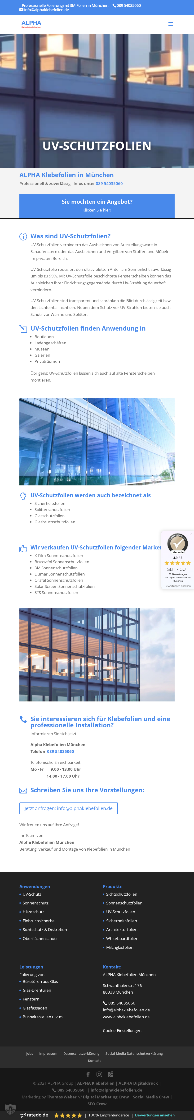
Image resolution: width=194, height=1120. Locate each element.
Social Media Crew (151, 1097)
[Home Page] (31, 23)
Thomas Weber (62, 1097)
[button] (10, 1109)
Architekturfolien (121, 929)
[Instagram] (99, 1074)
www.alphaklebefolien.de (126, 1016)
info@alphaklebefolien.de (126, 1010)
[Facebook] (88, 1074)
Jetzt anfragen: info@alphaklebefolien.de (69, 808)
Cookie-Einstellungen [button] (122, 1030)
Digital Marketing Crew (106, 1097)
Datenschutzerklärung (81, 1053)
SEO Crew (97, 1103)
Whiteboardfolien (122, 938)
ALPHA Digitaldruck (138, 1083)
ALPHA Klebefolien (96, 1083)
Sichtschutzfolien (121, 894)
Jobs (29, 1053)
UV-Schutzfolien (120, 911)
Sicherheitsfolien (121, 920)
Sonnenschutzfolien (124, 903)
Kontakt (94, 1060)
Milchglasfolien (119, 947)
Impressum (48, 1053)
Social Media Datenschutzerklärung (134, 1053)
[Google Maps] (110, 1074)
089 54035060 (109, 183)
